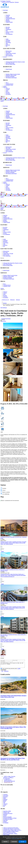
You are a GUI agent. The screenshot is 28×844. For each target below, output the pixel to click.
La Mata (7, 16)
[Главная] (3, 301)
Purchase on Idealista (10, 76)
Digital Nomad (9, 69)
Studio (7, 39)
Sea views (8, 27)
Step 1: (7, 82)
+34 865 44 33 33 (5, 299)
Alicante (7, 19)
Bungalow (8, 41)
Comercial (5, 803)
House (4, 801)
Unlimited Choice (9, 85)
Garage (4, 804)
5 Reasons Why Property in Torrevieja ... (11, 828)
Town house (8, 42)
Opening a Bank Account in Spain (13, 74)
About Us (5, 87)
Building (5, 800)
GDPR (19, 668)
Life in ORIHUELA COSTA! (9, 832)
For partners (8, 94)
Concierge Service (9, 83)
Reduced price (9, 51)
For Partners (3, 1)
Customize (14, 841)
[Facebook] (3, 788)
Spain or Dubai (6, 834)
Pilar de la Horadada (7, 816)
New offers (8, 52)
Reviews (7, 91)
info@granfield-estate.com (9, 781)
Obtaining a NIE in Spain (11, 75)
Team (7, 90)
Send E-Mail (3, 669)
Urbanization (8, 29)
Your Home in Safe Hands (11, 77)
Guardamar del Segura (10, 18)
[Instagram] (3, 787)
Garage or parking (9, 31)
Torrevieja (8, 15)
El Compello (5, 822)
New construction (9, 55)
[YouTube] (3, 789)
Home (2, 209)
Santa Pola (5, 820)
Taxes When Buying (10, 63)
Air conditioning (9, 34)
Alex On (2, 655)
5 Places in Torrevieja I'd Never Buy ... (11, 827)
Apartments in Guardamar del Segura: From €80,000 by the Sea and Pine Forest (13, 759)
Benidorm (8, 20)
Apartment (8, 40)
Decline (5, 841)
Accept (22, 841)
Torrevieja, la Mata (7, 811)
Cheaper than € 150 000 (11, 53)
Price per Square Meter (10, 64)
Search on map (9, 54)
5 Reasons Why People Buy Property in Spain (15, 61)
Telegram (17, 2)
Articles (4, 86)
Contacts (7, 89)
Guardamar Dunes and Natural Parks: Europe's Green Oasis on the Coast (13, 696)
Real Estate (5, 10)
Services (5, 56)
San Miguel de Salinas (7, 819)
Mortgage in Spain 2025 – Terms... (10, 833)
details (2, 551)
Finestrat (5, 821)
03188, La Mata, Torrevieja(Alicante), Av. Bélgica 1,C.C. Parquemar (9, 777)
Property (5, 303)
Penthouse (8, 44)
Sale (1, 307)
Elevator (7, 32)
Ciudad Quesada (9, 22)
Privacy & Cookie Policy (16, 838)
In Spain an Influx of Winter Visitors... (11, 831)
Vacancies (8, 1)
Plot (6, 46)
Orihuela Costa (9, 17)
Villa (7, 43)
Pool (7, 30)
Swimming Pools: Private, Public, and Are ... (12, 830)
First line (7, 28)
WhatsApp (12, 2)
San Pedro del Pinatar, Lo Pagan (9, 818)
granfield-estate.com (8, 782)
